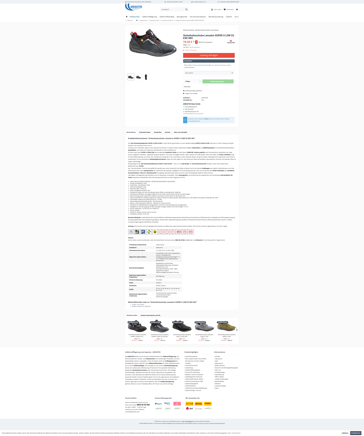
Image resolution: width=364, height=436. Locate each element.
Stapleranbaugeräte (191, 384)
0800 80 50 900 (235, 2)
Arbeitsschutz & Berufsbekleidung (196, 388)
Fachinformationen (191, 356)
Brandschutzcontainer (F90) (194, 381)
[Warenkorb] (237, 9)
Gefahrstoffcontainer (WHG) (194, 379)
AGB (216, 361)
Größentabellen (189, 67)
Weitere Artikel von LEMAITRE (141, 306)
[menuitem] (237, 9)
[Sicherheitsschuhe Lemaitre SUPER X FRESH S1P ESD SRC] (137, 326)
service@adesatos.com (132, 412)
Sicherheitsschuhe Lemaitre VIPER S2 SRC (227, 335)
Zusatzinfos (157, 132)
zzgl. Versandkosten (194, 47)
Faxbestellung (219, 374)
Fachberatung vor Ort (200, 2)
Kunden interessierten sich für (150, 315)
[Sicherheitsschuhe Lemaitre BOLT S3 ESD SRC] (182, 326)
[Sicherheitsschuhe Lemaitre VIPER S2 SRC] (226, 326)
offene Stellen (219, 377)
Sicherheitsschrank (191, 365)
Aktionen (218, 384)
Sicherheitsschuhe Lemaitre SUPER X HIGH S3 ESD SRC (160, 335)
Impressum (218, 359)
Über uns (218, 370)
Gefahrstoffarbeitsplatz (192, 370)
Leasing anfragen (220, 386)
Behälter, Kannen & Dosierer (194, 374)
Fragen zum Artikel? (191, 93)
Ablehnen (345, 433)
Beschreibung (131, 132)
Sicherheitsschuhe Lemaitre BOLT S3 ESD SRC (182, 335)
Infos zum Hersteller (180, 132)
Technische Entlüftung (192, 372)
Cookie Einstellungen (221, 379)
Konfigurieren (355, 433)
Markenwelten (219, 381)
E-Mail (187, 240)
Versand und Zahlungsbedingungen (226, 368)
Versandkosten (189, 421)
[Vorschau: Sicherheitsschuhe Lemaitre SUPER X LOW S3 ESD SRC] (131, 77)
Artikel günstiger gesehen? (193, 91)
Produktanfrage (220, 372)
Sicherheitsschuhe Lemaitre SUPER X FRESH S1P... (137, 335)
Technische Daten (144, 132)
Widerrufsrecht (220, 365)
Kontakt (217, 356)
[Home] (126, 17)
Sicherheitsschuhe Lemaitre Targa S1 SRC (204, 335)
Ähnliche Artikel (132, 315)
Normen (167, 132)
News (216, 388)
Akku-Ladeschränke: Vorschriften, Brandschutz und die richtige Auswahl (195, 361)
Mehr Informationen (234, 433)
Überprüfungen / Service (193, 390)
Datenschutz (219, 363)
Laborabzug (189, 368)
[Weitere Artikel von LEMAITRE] (231, 42)
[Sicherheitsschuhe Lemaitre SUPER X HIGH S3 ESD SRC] (159, 326)
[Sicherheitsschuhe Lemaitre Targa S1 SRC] (204, 326)
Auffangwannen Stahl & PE (193, 377)
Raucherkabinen (190, 386)
